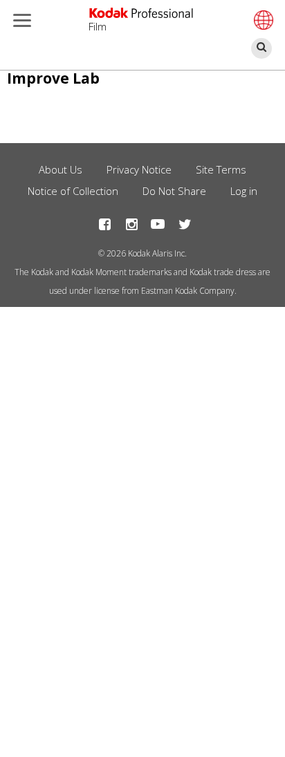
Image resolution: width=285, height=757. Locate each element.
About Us (60, 169)
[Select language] (261, 20)
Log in (243, 191)
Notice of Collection (73, 191)
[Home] (141, 13)
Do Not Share (174, 191)
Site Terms (221, 169)
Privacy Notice (139, 169)
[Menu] (19, 22)
